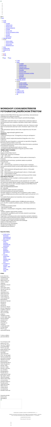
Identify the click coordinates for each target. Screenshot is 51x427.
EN (4, 51)
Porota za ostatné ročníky (12, 32)
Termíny (8, 34)
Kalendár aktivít (7, 38)
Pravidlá (8, 29)
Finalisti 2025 (6, 48)
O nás (4, 20)
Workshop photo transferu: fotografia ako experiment (6, 243)
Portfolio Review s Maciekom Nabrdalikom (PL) (6, 250)
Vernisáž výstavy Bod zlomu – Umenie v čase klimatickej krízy (6, 258)
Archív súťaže (9, 41)
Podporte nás (6, 50)
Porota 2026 (9, 31)
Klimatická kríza (10, 45)
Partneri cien (9, 26)
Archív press (9, 44)
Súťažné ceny (9, 25)
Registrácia (8, 36)
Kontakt (8, 35)
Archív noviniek (9, 42)
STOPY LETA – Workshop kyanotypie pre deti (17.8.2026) (7, 236)
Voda (4, 47)
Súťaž (4, 22)
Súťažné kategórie (10, 28)
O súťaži (8, 23)
